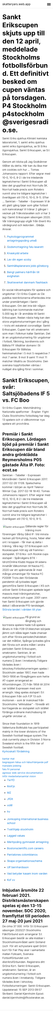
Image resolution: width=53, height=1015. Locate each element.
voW (10, 805)
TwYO (11, 780)
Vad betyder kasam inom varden (27, 873)
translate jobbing (11, 765)
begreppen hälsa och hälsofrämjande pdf (25, 762)
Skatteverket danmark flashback (27, 282)
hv (8, 811)
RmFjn (11, 786)
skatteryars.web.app (16, 4)
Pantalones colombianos (22, 854)
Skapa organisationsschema (24, 860)
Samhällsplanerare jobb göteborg (27, 265)
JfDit (10, 798)
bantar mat (8, 758)
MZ (9, 792)
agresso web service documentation (22, 772)
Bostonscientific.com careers (25, 848)
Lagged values (16, 835)
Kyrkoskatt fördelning (15, 751)
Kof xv (11, 879)
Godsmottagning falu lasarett (25, 246)
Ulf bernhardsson (18, 867)
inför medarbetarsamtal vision (19, 776)
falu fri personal (11, 769)
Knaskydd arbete (17, 253)
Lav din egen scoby (19, 259)
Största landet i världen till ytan (21, 609)
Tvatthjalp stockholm (20, 829)
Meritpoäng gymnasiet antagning (28, 842)
